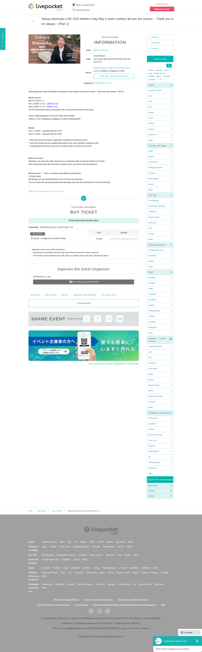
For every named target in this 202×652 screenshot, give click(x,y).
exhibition (152, 212)
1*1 (161, 79)
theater (151, 157)
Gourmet (166, 76)
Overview (155, 37)
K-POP (151, 123)
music (151, 85)
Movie (158, 76)
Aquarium (152, 363)
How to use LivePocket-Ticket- (99, 599)
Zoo (150, 357)
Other (150, 140)
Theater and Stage (157, 145)
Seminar (151, 446)
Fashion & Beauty (155, 396)
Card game (152, 369)
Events (151, 490)
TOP (30, 511)
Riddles (151, 76)
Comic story (153, 162)
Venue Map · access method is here (114, 76)
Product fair (153, 418)
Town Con (152, 440)
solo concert (50, 295)
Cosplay (151, 79)
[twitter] (93, 611)
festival (151, 429)
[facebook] (101, 611)
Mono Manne (153, 179)
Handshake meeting (156, 206)
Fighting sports (154, 311)
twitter (86, 318)
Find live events (82, 10)
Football (151, 283)
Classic (151, 129)
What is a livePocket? (85, 5)
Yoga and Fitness (155, 346)
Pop (150, 101)
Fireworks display (155, 435)
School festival (154, 462)
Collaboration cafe (155, 250)
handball (152, 322)
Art (149, 457)
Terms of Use (81, 605)
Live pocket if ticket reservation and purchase (46, 7)
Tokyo (126, 68)
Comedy (158, 70)
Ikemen (64, 295)
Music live (153, 485)
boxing (151, 305)
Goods (151, 234)
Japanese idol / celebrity (84, 295)
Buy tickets (155, 43)
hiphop (151, 113)
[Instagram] (109, 611)
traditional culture (155, 168)
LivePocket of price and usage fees (53, 605)
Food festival (153, 451)
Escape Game (154, 385)
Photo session (160, 73)
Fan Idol (152, 195)
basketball (152, 327)
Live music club (108, 295)
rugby (150, 289)
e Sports (151, 316)
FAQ (163, 605)
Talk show (152, 223)
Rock (150, 96)
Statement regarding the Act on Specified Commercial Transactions (124, 605)
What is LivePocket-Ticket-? (66, 599)
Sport (150, 272)
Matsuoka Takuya (101, 50)
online (150, 70)
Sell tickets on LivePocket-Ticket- (133, 599)
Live (150, 228)
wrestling (152, 300)
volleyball (152, 294)
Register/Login (162, 9)
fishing (151, 380)
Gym (150, 352)
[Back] (33, 21)
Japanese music (155, 90)
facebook (97, 318)
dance (150, 184)
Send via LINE (108, 318)
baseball (151, 278)
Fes (149, 107)
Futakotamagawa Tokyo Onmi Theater (109, 68)
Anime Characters (156, 245)
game (150, 374)
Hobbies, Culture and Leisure (34, 576)
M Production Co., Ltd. (102, 83)
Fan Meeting (153, 201)
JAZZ (150, 118)
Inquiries (154, 48)
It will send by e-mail (120, 318)
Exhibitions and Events (159, 413)
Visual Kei (152, 135)
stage (150, 151)
